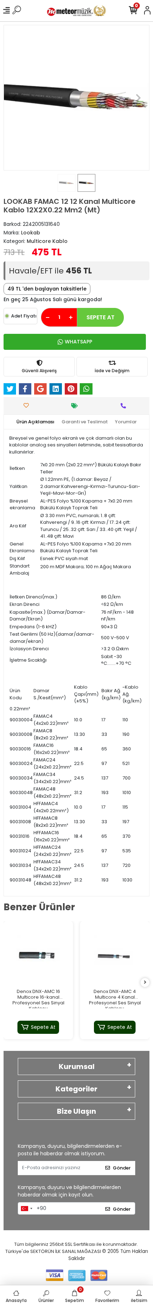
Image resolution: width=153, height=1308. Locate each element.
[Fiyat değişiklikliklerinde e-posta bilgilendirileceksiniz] (76, 405)
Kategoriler (76, 1089)
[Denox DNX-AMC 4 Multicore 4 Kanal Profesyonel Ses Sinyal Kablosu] (115, 956)
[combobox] (26, 1209)
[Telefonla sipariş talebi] (125, 405)
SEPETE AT (100, 317)
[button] (15, 97)
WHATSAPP (78, 341)
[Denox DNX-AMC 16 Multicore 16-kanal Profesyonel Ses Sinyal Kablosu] (38, 956)
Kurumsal (77, 1066)
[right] (145, 982)
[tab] (35, 422)
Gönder (122, 1168)
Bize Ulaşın (76, 1111)
